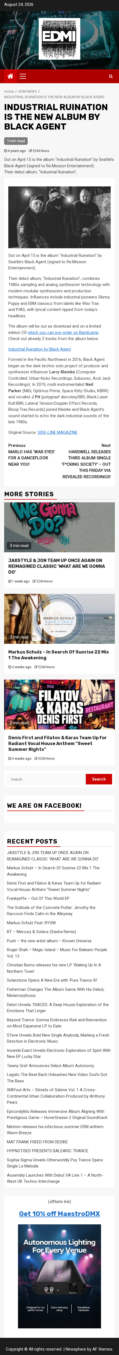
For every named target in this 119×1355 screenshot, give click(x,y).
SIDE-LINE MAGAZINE (57, 432)
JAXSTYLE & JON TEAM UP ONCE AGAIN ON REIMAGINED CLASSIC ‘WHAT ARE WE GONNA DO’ (56, 566)
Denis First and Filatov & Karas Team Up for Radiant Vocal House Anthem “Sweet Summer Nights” (57, 743)
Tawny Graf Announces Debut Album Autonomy (50, 1065)
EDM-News (41, 151)
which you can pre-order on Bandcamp (63, 332)
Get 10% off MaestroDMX (59, 1214)
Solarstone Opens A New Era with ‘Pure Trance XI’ (52, 980)
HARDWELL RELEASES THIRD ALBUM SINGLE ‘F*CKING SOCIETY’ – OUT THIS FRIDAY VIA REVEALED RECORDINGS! (86, 461)
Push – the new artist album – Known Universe (49, 940)
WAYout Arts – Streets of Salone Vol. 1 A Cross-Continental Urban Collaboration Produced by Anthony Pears (56, 1096)
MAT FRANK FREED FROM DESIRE (37, 1141)
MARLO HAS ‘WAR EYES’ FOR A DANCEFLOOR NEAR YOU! (31, 455)
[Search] (110, 76)
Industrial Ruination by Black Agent (39, 349)
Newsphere (76, 1349)
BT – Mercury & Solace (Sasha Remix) (41, 931)
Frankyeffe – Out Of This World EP (38, 898)
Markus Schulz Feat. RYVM (31, 922)
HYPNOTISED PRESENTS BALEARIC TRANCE (47, 1150)
